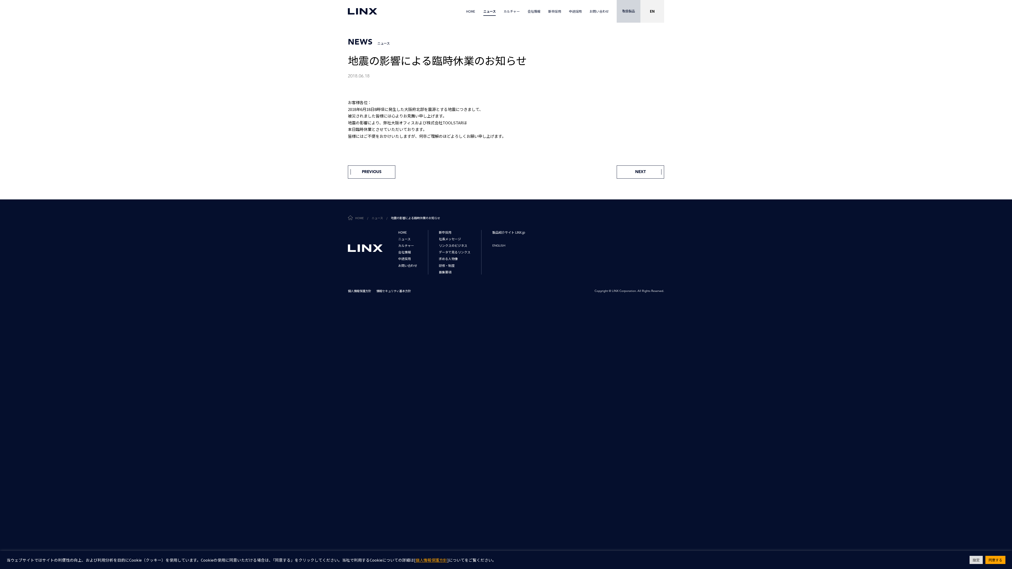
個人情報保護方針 (431, 560)
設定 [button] (976, 559)
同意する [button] (995, 559)
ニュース (377, 218)
